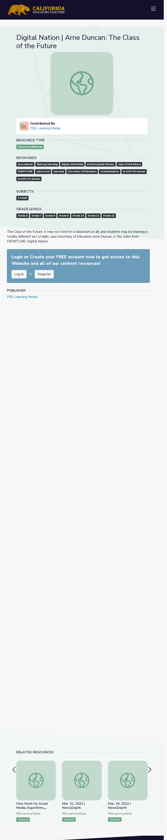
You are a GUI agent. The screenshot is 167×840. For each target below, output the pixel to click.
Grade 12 (108, 215)
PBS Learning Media (45, 128)
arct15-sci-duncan (29, 179)
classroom (43, 171)
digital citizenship (72, 164)
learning (58, 171)
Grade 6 (23, 215)
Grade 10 (78, 215)
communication (109, 171)
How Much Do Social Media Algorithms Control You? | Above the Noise (35, 809)
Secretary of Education (82, 171)
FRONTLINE (25, 171)
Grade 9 (64, 215)
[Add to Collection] (52, 770)
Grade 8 (50, 215)
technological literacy (100, 164)
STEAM (22, 198)
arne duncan (25, 164)
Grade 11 (93, 215)
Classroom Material (30, 147)
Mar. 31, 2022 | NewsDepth (73, 805)
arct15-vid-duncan (134, 171)
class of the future (129, 164)
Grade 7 (36, 215)
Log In (19, 274)
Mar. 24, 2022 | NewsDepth (119, 805)
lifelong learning (47, 164)
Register (44, 274)
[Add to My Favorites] (52, 764)
